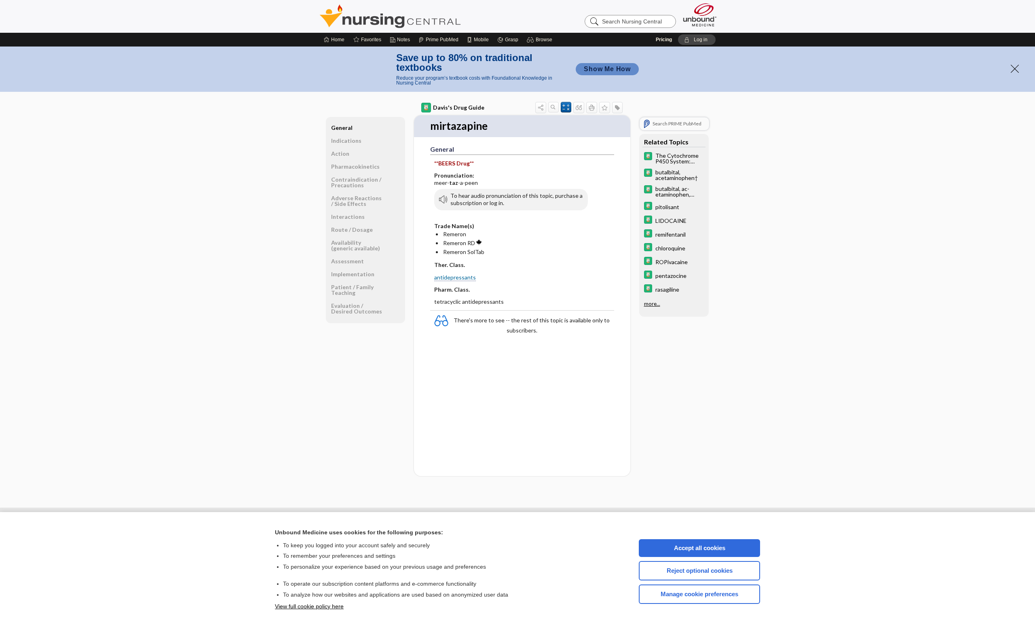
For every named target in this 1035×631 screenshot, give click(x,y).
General (342, 127)
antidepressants (455, 277)
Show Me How (607, 69)
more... (652, 304)
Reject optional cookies (700, 570)
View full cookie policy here (309, 606)
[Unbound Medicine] (700, 15)
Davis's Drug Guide (458, 107)
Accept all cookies (699, 547)
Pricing (664, 39)
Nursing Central (420, 16)
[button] (541, 40)
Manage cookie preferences (699, 594)
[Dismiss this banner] (1015, 69)
